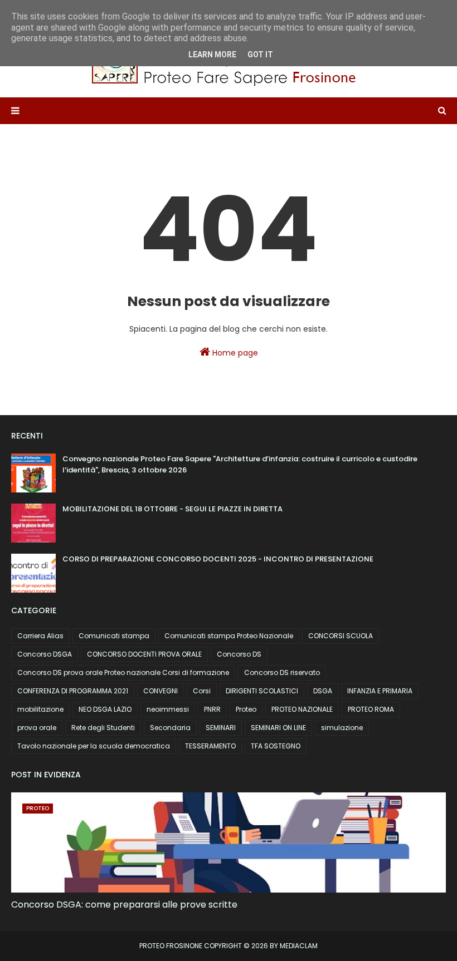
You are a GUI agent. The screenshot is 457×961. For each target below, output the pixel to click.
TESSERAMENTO (210, 746)
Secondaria (170, 727)
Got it (260, 54)
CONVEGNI (160, 691)
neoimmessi (168, 709)
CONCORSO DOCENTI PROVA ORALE (144, 654)
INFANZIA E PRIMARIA (379, 691)
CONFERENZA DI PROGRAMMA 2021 (72, 691)
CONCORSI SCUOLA (340, 635)
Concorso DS (239, 654)
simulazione (342, 727)
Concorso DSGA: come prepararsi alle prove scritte (124, 904)
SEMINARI (221, 727)
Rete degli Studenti (103, 727)
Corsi (202, 691)
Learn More (212, 54)
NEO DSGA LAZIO (105, 709)
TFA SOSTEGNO (275, 746)
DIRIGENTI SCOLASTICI (262, 691)
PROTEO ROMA (371, 709)
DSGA (322, 691)
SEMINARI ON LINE (278, 727)
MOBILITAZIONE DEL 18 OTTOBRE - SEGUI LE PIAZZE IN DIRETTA (172, 509)
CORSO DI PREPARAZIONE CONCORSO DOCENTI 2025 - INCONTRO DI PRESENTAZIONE (217, 559)
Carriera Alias (40, 635)
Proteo (246, 709)
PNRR (212, 709)
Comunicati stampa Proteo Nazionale (228, 635)
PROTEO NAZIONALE (302, 709)
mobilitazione (40, 709)
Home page (234, 352)
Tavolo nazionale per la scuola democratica (93, 746)
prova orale (36, 727)
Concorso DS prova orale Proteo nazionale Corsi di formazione (123, 672)
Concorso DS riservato (282, 672)
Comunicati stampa (114, 635)
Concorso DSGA (44, 654)
